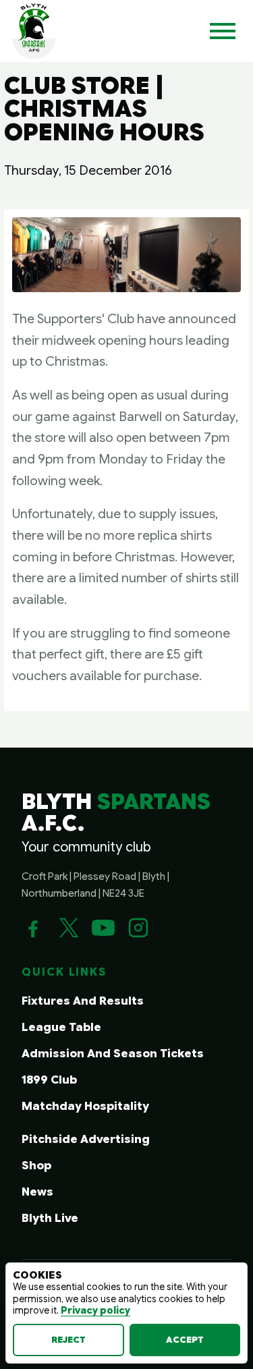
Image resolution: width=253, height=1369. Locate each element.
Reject (68, 1339)
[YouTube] (103, 927)
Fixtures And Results (83, 1001)
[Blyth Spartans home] (33, 31)
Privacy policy (95, 1310)
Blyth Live (50, 1218)
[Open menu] (222, 31)
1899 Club (49, 1080)
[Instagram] (138, 927)
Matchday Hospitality (85, 1106)
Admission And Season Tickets (113, 1053)
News (37, 1192)
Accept (185, 1339)
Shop (36, 1165)
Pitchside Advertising (86, 1139)
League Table (61, 1027)
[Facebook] (33, 927)
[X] (68, 927)
